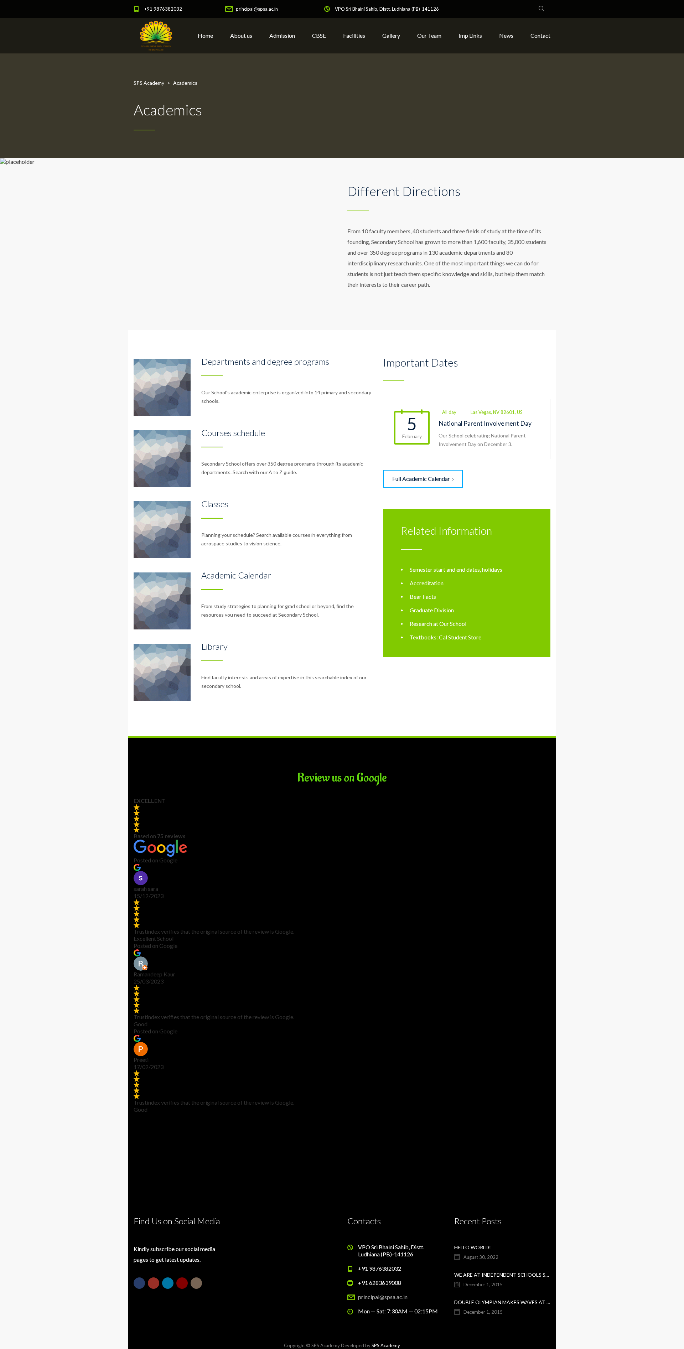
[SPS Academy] (156, 35)
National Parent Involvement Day (485, 423)
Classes (214, 504)
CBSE (319, 35)
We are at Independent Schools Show (502, 1275)
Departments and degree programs (265, 361)
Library (214, 646)
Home (205, 35)
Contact (540, 35)
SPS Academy (386, 1345)
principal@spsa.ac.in (257, 9)
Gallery (391, 35)
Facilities (354, 35)
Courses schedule (233, 432)
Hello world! (472, 1247)
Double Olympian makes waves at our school (502, 1302)
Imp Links (470, 35)
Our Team (429, 35)
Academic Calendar (236, 575)
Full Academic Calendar (421, 478)
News (506, 35)
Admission (282, 35)
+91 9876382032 (163, 9)
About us (241, 35)
